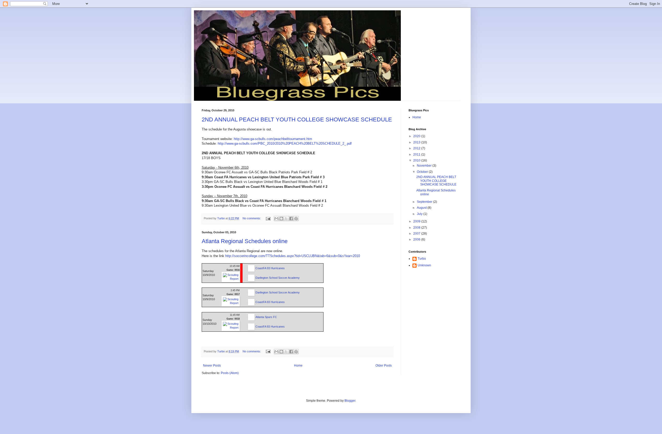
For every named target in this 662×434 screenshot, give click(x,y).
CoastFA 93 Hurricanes (270, 268)
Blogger (349, 400)
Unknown (424, 265)
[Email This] (276, 218)
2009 (417, 221)
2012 (417, 148)
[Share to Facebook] (291, 218)
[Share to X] (286, 218)
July (420, 214)
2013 (417, 142)
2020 (417, 136)
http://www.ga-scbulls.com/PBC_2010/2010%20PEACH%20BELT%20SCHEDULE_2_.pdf (285, 143)
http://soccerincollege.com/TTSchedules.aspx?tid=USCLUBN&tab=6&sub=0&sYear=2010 (292, 256)
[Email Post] (268, 218)
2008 (417, 227)
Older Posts (383, 365)
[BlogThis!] (281, 218)
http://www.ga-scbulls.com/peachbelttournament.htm (273, 139)
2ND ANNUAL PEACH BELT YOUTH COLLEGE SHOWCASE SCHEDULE (297, 119)
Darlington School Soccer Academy (277, 277)
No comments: (252, 218)
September (425, 202)
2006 (417, 239)
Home (298, 365)
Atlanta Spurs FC (266, 317)
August (422, 208)
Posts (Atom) (230, 373)
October (423, 172)
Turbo (422, 258)
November (424, 165)
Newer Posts (212, 365)
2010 (417, 160)
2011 (417, 154)
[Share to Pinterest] (296, 218)
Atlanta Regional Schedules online (245, 241)
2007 (417, 233)
